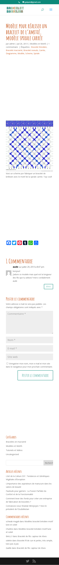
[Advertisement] (29, 90)
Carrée (42, 50)
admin (12, 43)
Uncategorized (12, 454)
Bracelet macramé (14, 50)
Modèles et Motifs (38, 43)
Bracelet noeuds (30, 50)
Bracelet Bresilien (39, 47)
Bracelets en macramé (16, 441)
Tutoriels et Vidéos (14, 450)
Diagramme (11, 53)
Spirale (37, 53)
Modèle (21, 53)
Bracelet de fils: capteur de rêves (32, 536)
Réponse (48, 286)
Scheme (29, 53)
